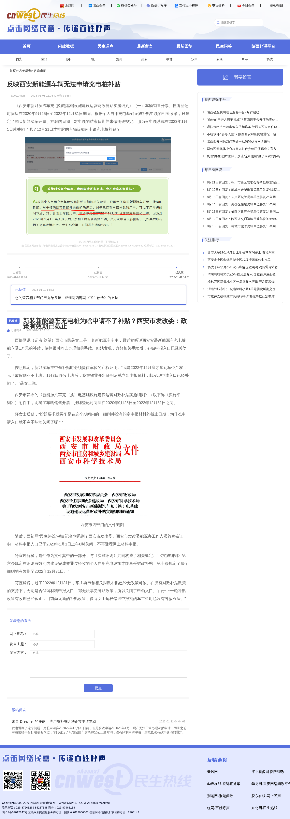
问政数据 (66, 46)
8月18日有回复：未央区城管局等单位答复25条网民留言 (246, 197)
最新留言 (145, 46)
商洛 (244, 59)
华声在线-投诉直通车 (223, 784)
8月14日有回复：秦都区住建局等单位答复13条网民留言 (246, 204)
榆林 (169, 59)
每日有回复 (213, 170)
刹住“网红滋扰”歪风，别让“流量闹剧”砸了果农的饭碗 (243, 156)
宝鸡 (44, 59)
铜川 (94, 59)
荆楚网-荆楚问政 (220, 796)
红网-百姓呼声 (218, 808)
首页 (27, 46)
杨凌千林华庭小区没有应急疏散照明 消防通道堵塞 (243, 267)
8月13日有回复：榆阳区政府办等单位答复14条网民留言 (246, 211)
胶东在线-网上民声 (266, 796)
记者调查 (25, 70)
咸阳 (69, 59)
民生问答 (224, 46)
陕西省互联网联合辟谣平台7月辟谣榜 (233, 112)
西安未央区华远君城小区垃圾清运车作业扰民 (239, 259)
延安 (144, 59)
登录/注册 (276, 5)
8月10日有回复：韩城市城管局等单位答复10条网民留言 (246, 226)
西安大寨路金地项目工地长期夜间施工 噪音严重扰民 (244, 252)
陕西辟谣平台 (263, 46)
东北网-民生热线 (264, 808)
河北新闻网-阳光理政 (267, 772)
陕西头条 (99, 5)
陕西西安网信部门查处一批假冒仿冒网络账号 (238, 141)
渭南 (119, 59)
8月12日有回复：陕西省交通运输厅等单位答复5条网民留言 (248, 219)
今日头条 (248, 5)
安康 (219, 59)
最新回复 (184, 46)
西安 (19, 59)
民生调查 (105, 46)
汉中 (194, 59)
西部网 (69, 5)
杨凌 (270, 59)
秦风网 (212, 772)
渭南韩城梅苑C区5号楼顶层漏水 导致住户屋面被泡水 (245, 274)
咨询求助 (40, 70)
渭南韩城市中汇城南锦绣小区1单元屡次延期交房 (242, 289)
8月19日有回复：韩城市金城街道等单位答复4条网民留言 (247, 189)
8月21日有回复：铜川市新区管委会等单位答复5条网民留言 (248, 182)
